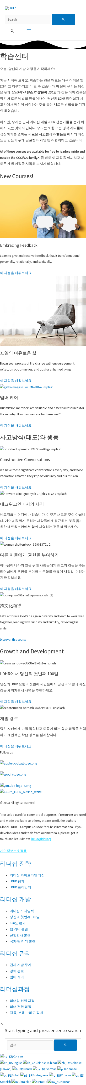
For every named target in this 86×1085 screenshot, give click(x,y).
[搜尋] (65, 1045)
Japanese (70, 1069)
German (51, 1069)
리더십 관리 (15, 953)
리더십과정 (15, 989)
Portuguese (40, 1075)
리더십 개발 (15, 899)
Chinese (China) (47, 1063)
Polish (15, 1075)
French (28, 1069)
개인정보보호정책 (13, 851)
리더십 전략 (15, 863)
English (18, 1063)
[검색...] (30, 1045)
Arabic (43, 1082)
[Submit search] (63, 19)
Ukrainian (25, 1082)
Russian (66, 1075)
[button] (12, 31)
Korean (18, 1056)
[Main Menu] (28, 31)
